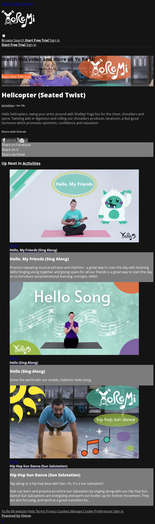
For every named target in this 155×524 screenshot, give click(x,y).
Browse (8, 40)
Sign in (55, 40)
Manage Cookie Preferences (91, 511)
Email (24, 140)
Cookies (64, 511)
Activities (8, 105)
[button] (3, 35)
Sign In (31, 45)
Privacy (52, 511)
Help (32, 511)
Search (19, 40)
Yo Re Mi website (14, 511)
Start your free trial (16, 76)
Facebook (9, 140)
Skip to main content (17, 4)
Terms (41, 511)
